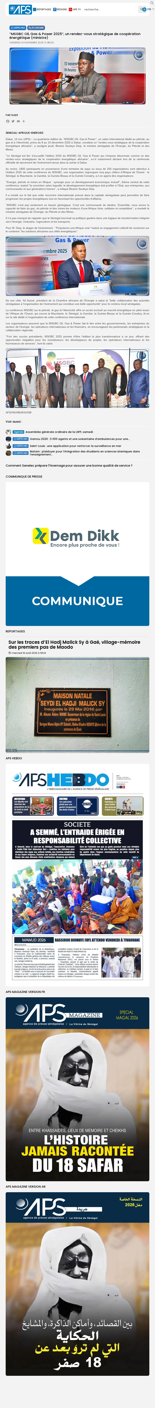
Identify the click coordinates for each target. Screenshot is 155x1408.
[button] (152, 4)
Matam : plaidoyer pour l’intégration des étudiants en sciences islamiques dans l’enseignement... (85, 453)
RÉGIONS (62, 9)
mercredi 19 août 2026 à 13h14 (29, 653)
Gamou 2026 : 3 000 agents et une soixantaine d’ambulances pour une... (80, 439)
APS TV (77, 9)
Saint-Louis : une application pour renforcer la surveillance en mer (75, 446)
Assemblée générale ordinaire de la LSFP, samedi (59, 432)
